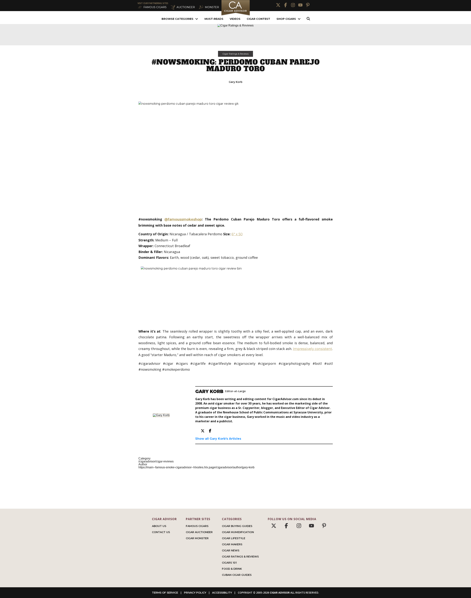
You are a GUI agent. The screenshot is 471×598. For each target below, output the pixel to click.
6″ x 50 (237, 234)
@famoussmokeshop (183, 219)
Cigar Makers (232, 544)
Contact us (161, 532)
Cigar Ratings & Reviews (235, 53)
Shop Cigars (286, 19)
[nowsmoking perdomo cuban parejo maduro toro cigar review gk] (235, 156)
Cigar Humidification (238, 532)
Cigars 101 (229, 562)
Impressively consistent (312, 349)
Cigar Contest (258, 19)
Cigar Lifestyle (233, 538)
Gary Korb (235, 82)
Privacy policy (195, 592)
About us (159, 526)
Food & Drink (232, 568)
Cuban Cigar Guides (237, 575)
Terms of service (165, 592)
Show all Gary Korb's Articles (218, 438)
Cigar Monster (197, 538)
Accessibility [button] (222, 592)
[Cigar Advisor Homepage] (235, 15)
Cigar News (230, 550)
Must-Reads (214, 19)
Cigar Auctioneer (199, 532)
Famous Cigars (197, 526)
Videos (235, 19)
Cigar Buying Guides (237, 526)
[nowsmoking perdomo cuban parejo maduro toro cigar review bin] (235, 294)
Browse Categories (177, 19)
